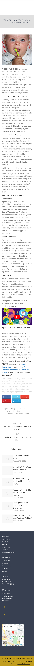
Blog (13, 408)
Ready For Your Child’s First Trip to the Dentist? (22, 492)
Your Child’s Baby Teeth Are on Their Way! (22, 468)
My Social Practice (16, 661)
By (9, 414)
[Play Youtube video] (17, 316)
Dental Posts (21, 408)
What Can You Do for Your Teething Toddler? (22, 516)
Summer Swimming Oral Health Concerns (21, 479)
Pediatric (18, 411)
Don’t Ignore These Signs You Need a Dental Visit (20, 505)
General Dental (8, 411)
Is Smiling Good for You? (21, 456)
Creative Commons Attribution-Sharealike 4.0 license (15, 369)
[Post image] (7, 459)
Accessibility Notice (24, 664)
